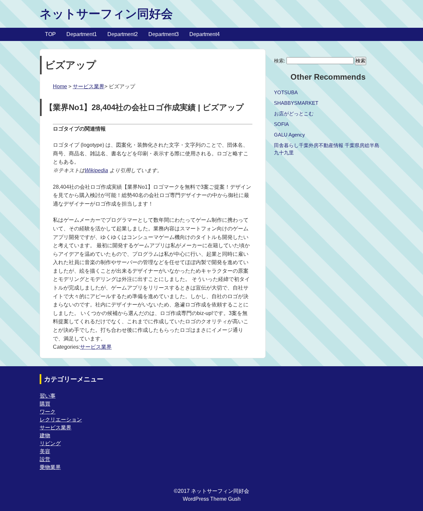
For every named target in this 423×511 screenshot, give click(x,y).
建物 (45, 435)
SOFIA (281, 124)
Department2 (122, 34)
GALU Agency (289, 135)
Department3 (163, 34)
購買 (45, 404)
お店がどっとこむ (294, 113)
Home (60, 86)
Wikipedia (96, 170)
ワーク (48, 411)
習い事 (48, 396)
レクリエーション (61, 419)
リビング (50, 443)
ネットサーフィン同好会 (106, 13)
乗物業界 (50, 467)
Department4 (204, 34)
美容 (45, 451)
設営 (45, 459)
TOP (50, 34)
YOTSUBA (286, 92)
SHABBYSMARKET (296, 103)
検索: (279, 60)
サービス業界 (88, 86)
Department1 (81, 34)
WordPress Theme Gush (212, 499)
